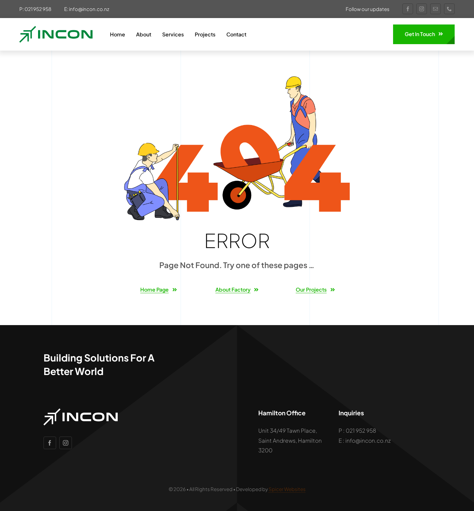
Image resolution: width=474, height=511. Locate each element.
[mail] (435, 9)
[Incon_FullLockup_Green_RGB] (56, 28)
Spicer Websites (287, 489)
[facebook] (407, 9)
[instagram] (421, 9)
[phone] (449, 9)
